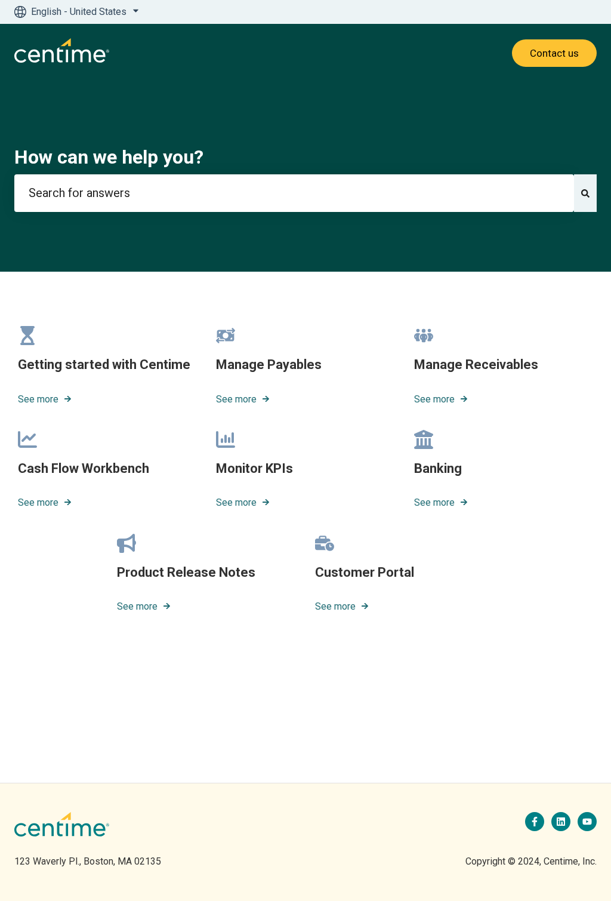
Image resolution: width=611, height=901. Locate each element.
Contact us (554, 53)
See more (38, 399)
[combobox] (294, 193)
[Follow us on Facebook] (534, 821)
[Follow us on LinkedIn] (560, 821)
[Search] (585, 193)
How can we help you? (108, 157)
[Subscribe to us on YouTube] (587, 821)
